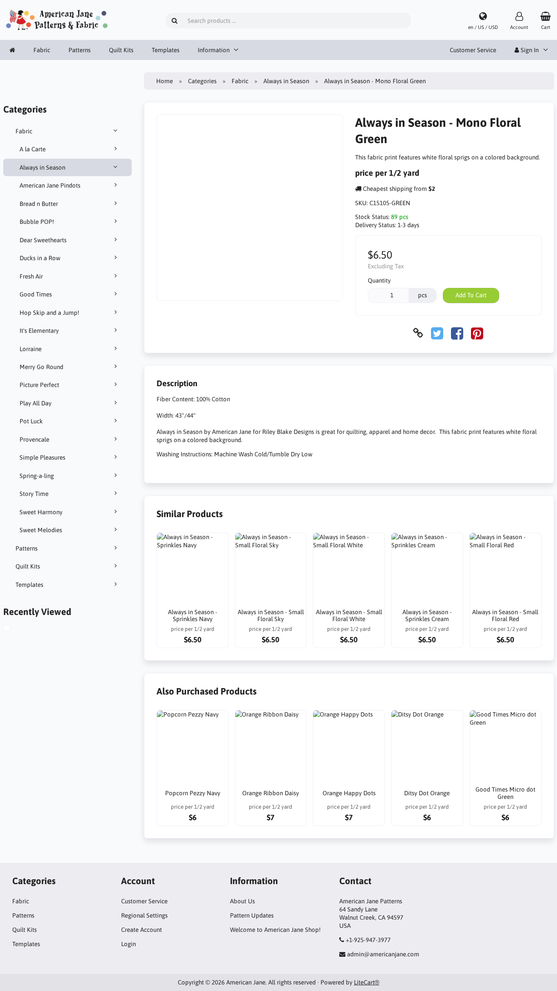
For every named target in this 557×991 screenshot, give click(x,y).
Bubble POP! (37, 221)
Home (164, 80)
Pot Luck (31, 421)
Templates (165, 49)
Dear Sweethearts (43, 240)
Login (128, 943)
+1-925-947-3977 (368, 939)
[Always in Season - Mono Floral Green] (13, 628)
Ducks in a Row (40, 257)
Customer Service (473, 49)
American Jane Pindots (50, 185)
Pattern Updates (252, 915)
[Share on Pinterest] (477, 333)
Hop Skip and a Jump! (49, 312)
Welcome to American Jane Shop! (275, 929)
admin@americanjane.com (383, 954)
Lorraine (31, 348)
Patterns (80, 49)
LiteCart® (366, 982)
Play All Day (35, 403)
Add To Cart (470, 295)
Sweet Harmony (41, 512)
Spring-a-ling (37, 475)
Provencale (34, 439)
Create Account (141, 929)
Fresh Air (31, 276)
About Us (242, 901)
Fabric (41, 49)
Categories (202, 80)
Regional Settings (144, 915)
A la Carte (33, 149)
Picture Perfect (39, 384)
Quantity (379, 280)
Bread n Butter (39, 203)
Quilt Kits (121, 49)
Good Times (36, 294)
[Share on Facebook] (457, 333)
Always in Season (42, 167)
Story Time (34, 493)
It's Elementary (39, 330)
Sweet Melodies (41, 529)
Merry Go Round (41, 366)
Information (214, 49)
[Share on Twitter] (437, 333)
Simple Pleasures (42, 457)
